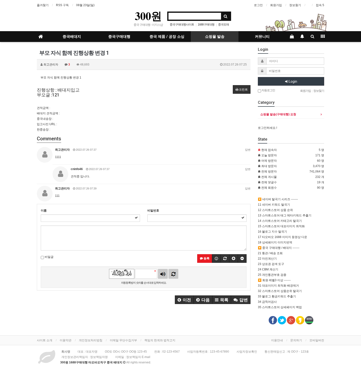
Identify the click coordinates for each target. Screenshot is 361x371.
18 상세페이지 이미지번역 (275, 242)
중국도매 (223, 24)
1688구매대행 (206, 24)
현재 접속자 (269, 150)
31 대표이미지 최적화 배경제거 (278, 285)
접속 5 (320, 5)
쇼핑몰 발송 (214, 36)
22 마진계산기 (267, 258)
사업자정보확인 (246, 351)
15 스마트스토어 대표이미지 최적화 (281, 226)
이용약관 (65, 340)
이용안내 (277, 340)
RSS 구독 (62, 5)
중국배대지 (72, 36)
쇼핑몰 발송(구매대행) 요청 (278, 114)
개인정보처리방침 (90, 340)
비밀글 (49, 257)
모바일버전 (316, 340)
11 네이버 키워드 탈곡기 (274, 204)
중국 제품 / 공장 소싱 (167, 36)
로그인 (258, 5)
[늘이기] (233, 258)
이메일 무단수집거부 (123, 340)
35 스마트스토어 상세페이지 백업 (280, 307)
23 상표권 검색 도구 (271, 264)
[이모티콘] (216, 258)
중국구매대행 (119, 36)
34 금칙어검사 (267, 302)
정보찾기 (295, 5)
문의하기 (296, 340)
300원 (148, 16)
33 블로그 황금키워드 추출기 (277, 296)
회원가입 (276, 5)
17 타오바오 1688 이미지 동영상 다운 (282, 237)
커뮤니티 (262, 36)
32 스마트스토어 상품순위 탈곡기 (280, 291)
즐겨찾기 (43, 5)
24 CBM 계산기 (268, 269)
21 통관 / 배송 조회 (270, 253)
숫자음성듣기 (163, 274)
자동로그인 (268, 90)
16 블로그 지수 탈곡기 (272, 231)
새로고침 (173, 274)
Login (292, 81)
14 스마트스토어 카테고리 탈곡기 (280, 221)
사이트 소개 (44, 340)
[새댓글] (225, 258)
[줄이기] (242, 258)
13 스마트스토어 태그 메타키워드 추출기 (284, 215)
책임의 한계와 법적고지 (159, 340)
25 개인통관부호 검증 (272, 275)
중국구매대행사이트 (182, 24)
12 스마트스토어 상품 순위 (275, 210)
